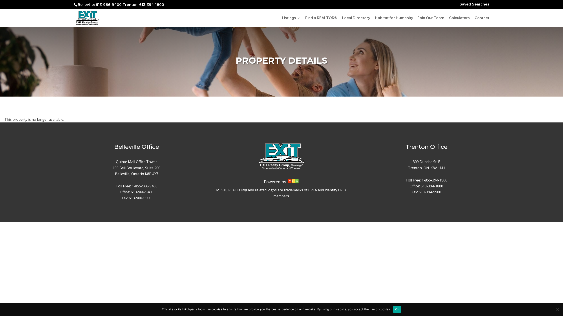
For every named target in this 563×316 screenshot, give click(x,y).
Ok (397, 309)
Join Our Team (431, 18)
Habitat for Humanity (394, 18)
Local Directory (356, 18)
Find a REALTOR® (321, 18)
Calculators (459, 18)
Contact (482, 18)
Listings (289, 18)
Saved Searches (474, 4)
